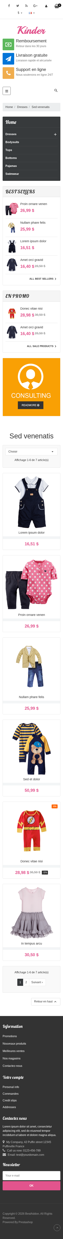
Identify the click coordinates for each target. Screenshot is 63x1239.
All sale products (42, 346)
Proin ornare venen (33, 204)
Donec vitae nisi (31, 308)
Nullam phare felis (33, 222)
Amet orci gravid (31, 260)
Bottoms (11, 157)
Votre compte (13, 1077)
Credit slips (10, 1100)
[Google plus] (35, 5)
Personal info (11, 1087)
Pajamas (11, 165)
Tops (8, 150)
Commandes (11, 1093)
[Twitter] (17, 5)
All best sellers (43, 279)
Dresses (10, 134)
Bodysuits (12, 142)
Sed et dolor (31, 779)
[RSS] (26, 5)
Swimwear (12, 173)
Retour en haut (45, 1002)
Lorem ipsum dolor (33, 241)
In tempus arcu (31, 943)
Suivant (37, 982)
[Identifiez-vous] (46, 6)
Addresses (9, 1107)
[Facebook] (9, 5)
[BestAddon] (31, 386)
